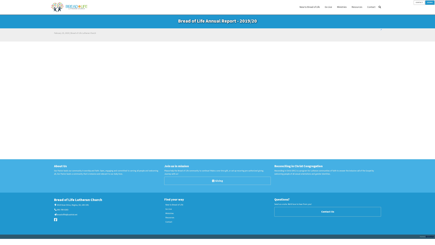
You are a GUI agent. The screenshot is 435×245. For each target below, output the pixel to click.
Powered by (423, 237)
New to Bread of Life (174, 204)
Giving (430, 2)
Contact (419, 2)
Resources (169, 217)
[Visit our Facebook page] (80, 219)
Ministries (169, 213)
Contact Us (327, 212)
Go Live (168, 209)
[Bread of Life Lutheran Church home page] (70, 7)
